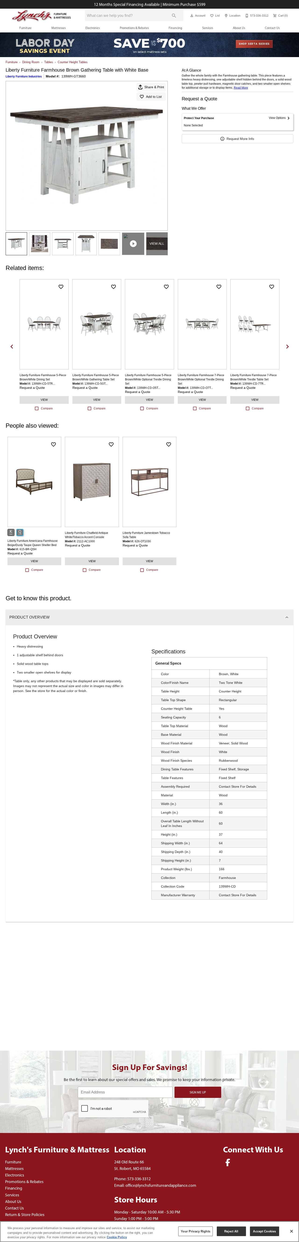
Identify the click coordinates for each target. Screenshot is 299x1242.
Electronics (92, 28)
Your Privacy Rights (195, 1231)
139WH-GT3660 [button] (73, 76)
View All (157, 243)
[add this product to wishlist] (61, 286)
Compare (47, 408)
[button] (192, 15)
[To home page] (41, 16)
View (44, 399)
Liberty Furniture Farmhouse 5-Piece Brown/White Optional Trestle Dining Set (148, 379)
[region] (149, 1231)
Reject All (231, 1231)
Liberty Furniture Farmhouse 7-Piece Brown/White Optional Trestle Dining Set (201, 379)
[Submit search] (174, 15)
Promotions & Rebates (134, 28)
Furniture (25, 28)
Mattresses (58, 28)
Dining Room (30, 62)
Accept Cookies (264, 1231)
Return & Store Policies (24, 1214)
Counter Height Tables (73, 62)
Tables (48, 62)
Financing (175, 28)
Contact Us (272, 28)
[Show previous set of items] (12, 346)
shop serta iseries (254, 43)
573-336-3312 (139, 1178)
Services (207, 28)
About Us (239, 28)
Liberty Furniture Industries (24, 76)
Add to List (154, 96)
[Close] (291, 1231)
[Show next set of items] (287, 346)
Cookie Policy (117, 1237)
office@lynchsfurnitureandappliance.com (160, 1185)
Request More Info (240, 139)
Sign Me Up (198, 1092)
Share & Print (154, 87)
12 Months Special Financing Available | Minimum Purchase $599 (149, 4)
